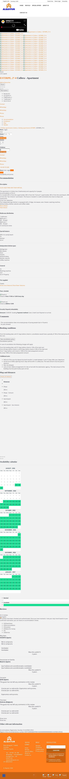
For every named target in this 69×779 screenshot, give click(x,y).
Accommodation (8, 119)
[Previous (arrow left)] (0, 458)
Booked (6, 598)
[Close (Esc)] (0, 456)
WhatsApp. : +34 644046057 (14, 754)
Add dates (3, 138)
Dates (2, 134)
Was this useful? (34, 652)
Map (5, 123)
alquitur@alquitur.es (12, 760)
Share (2, 84)
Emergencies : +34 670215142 (11, 757)
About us (46, 5)
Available (7, 602)
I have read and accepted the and (56, 755)
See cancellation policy (7, 339)
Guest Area (50, 1)
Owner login (58, 1)
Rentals (27, 5)
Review (6, 125)
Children (2, 147)
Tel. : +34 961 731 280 (12, 753)
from (1, 130)
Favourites (64, 1)
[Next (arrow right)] (2, 458)
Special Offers (36, 5)
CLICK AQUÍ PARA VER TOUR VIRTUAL (11, 188)
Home (21, 5)
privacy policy (53, 755)
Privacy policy (40, 751)
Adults (2, 140)
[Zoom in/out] (4, 456)
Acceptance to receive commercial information (55, 760)
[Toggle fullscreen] (2, 456)
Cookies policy (40, 749)
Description (4, 90)
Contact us (23, 12)
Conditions (7, 121)
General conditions (39, 746)
